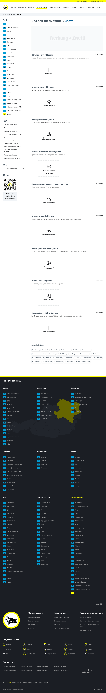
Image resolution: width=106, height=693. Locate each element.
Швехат (8, 92)
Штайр (41, 550)
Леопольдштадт (10, 542)
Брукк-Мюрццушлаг (11, 393)
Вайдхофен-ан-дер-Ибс (12, 111)
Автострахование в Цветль (12, 146)
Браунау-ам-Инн (44, 503)
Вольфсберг (9, 489)
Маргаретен (9, 550)
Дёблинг (8, 510)
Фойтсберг (8, 440)
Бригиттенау (9, 506)
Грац (7, 401)
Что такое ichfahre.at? (34, 617)
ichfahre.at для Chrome (9, 666)
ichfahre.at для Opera (60, 666)
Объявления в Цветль (10, 125)
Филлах (7, 479)
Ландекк (76, 475)
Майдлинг (8, 557)
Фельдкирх (43, 468)
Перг (41, 531)
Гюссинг (42, 401)
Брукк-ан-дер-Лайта (11, 27)
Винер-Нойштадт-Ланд (12, 100)
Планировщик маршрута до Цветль (15, 168)
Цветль (7, 114)
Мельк (7, 71)
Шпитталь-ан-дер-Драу (12, 472)
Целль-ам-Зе (77, 411)
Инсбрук (76, 457)
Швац (75, 486)
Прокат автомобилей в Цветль (13, 134)
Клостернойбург (10, 49)
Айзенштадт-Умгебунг (46, 397)
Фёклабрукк (43, 557)
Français (19, 682)
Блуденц (42, 461)
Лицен (7, 422)
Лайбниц (8, 415)
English (40, 682)
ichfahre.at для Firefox (26, 666)
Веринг (7, 578)
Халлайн (76, 393)
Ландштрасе (9, 539)
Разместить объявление (61, 617)
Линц (41, 524)
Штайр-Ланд (43, 546)
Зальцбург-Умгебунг (80, 404)
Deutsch (46, 682)
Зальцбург (77, 401)
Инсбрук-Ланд (78, 461)
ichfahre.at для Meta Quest (61, 670)
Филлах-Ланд (9, 486)
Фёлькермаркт (9, 482)
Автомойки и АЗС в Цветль (12, 158)
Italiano (35, 682)
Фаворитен (9, 517)
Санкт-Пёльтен (10, 82)
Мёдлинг (8, 67)
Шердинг (42, 542)
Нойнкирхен (9, 78)
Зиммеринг (9, 575)
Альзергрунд (9, 503)
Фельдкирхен (9, 457)
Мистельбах (9, 74)
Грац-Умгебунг (10, 408)
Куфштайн (77, 472)
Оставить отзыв (33, 625)
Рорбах (41, 539)
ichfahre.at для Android (26, 670)
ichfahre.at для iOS (42, 670)
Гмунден (42, 513)
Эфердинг (42, 506)
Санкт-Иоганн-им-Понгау (81, 397)
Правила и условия (85, 630)
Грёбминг (8, 404)
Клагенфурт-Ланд (11, 468)
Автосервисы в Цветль (11, 143)
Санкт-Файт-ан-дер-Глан (13, 475)
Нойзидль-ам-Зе (44, 411)
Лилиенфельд (9, 64)
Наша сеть (57, 625)
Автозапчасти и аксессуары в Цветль (10, 139)
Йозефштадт (9, 535)
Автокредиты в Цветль (11, 131)
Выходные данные (85, 617)
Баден (7, 31)
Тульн (7, 96)
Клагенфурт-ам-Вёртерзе (13, 464)
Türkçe (14, 682)
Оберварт (42, 419)
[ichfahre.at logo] (5, 7)
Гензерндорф (9, 38)
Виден (7, 582)
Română (30, 682)
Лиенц (75, 479)
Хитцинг (8, 528)
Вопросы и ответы (33, 621)
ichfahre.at (9, 689)
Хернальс (8, 524)
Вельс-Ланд (43, 564)
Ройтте (75, 482)
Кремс (7, 60)
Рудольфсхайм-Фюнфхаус (13, 571)
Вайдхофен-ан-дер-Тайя (13, 107)
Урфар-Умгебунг (44, 553)
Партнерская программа (61, 628)
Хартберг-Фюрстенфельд (13, 411)
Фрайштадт (43, 510)
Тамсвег (76, 408)
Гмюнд (7, 35)
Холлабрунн (9, 42)
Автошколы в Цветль (10, 155)
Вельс (41, 560)
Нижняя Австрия (11, 14)
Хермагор (8, 461)
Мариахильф (9, 553)
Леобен (7, 419)
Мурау (7, 433)
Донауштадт (9, 513)
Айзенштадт (43, 393)
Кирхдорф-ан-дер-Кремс (47, 521)
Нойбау (7, 560)
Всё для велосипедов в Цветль (10, 151)
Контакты (31, 628)
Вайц (7, 444)
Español (25, 682)
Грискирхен (43, 517)
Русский (8, 682)
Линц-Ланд (43, 528)
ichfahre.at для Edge (42, 666)
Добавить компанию (60, 621)
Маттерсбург (43, 408)
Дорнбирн (42, 464)
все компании (99, 86)
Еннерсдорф (43, 404)
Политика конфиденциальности (89, 621)
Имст (75, 464)
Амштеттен (9, 24)
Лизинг (7, 546)
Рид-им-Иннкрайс (45, 535)
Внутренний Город (11, 531)
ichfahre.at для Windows (9, 670)
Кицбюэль (76, 468)
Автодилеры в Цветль (10, 128)
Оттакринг (8, 564)
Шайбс (7, 89)
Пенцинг (8, 568)
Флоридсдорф (9, 521)
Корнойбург (9, 53)
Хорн (7, 46)
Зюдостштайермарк (11, 437)
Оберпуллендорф (45, 415)
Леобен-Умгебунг (10, 426)
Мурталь (8, 430)
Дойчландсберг (10, 397)
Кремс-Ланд (9, 56)
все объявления (99, 54)
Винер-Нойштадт (10, 103)
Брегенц (42, 457)
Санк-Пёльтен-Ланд (11, 85)
